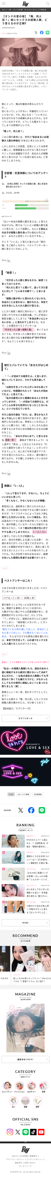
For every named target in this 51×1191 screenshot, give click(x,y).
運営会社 (18, 1163)
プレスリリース (25, 1166)
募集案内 (33, 1156)
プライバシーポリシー (15, 1159)
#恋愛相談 (38, 794)
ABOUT (15, 1156)
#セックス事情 (23, 794)
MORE (25, 923)
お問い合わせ (29, 1163)
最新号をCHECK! (25, 1059)
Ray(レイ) (4, 9)
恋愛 (10, 9)
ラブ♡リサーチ (25, 718)
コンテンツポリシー (34, 1159)
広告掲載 (24, 1156)
